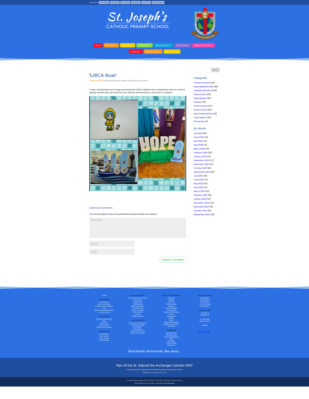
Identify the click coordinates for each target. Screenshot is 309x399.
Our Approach (171, 335)
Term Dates (125, 2)
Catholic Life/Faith (128, 80)
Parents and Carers (104, 327)
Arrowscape (170, 383)
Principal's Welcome (104, 319)
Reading (171, 298)
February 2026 (200, 152)
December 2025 (201, 160)
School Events (200, 109)
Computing (171, 310)
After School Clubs (137, 333)
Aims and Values (104, 304)
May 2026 (198, 141)
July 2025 (198, 175)
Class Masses (200, 98)
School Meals (137, 312)
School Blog (103, 2)
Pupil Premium (137, 308)
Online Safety (171, 343)
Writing (171, 300)
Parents (197, 102)
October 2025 (200, 168)
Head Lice (171, 345)
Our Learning (181, 45)
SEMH (171, 339)
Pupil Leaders (104, 325)
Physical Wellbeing (171, 337)
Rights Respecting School (104, 310)
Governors (104, 323)
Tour (104, 308)
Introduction (104, 302)
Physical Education (171, 322)
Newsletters (136, 2)
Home (98, 45)
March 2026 (199, 148)
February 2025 (200, 195)
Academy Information (104, 306)
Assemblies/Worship (203, 86)
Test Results (137, 304)
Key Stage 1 (137, 327)
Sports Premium (137, 310)
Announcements (112, 80)
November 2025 (201, 164)
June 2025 (198, 179)
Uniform (138, 314)
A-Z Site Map (205, 319)
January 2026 (200, 156)
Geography (171, 316)
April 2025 (198, 187)
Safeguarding (171, 333)
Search (205, 325)
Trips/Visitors (200, 117)
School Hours (104, 312)
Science (171, 306)
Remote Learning (137, 331)
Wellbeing (135, 51)
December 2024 (201, 202)
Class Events (200, 94)
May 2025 (198, 183)
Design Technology (171, 312)
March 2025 (199, 191)
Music (171, 320)
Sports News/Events (203, 113)
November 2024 (201, 206)
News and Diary (152, 51)
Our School (110, 45)
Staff (104, 321)
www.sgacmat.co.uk (158, 372)
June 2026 (198, 137)
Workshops (199, 121)
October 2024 (200, 210)
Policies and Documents (137, 298)
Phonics (171, 302)
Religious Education (171, 324)
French (171, 314)
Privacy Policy (205, 321)
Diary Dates (115, 2)
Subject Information (202, 45)
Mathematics (171, 304)
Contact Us (146, 2)
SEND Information (137, 306)
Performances (200, 106)
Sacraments (104, 340)
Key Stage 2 (137, 329)
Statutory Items (158, 2)
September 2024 (202, 214)
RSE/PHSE (171, 326)
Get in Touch (171, 51)
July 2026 (198, 133)
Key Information (162, 45)
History (171, 318)
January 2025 (200, 199)
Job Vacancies (205, 304)
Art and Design (171, 308)
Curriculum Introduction (138, 323)
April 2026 (198, 145)
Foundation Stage (138, 325)
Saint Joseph (104, 338)
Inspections (137, 302)
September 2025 (202, 172)
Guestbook (205, 315)
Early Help (171, 341)
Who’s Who (126, 45)
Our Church (104, 336)
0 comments (142, 80)
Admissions (137, 300)
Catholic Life (143, 45)
